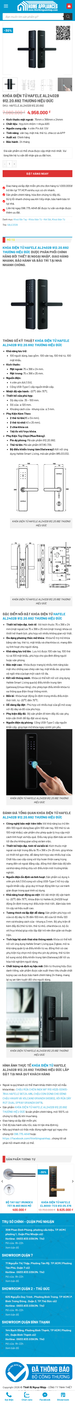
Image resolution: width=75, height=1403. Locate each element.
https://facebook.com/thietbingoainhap (26, 1138)
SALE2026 (12, 224)
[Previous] (9, 49)
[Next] (66, 49)
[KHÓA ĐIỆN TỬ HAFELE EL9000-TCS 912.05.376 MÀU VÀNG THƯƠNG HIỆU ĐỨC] (56, 1181)
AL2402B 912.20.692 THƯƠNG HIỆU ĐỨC (32, 817)
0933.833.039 (25, 1238)
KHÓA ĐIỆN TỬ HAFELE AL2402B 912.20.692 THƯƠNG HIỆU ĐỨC (36, 343)
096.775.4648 (22, 1134)
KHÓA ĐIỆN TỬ (42, 1065)
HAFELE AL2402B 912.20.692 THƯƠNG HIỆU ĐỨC (34, 616)
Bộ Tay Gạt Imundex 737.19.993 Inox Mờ (19, 1203)
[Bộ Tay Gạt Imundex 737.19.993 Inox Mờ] (19, 1181)
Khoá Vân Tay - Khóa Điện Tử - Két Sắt (32, 219)
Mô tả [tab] (11, 239)
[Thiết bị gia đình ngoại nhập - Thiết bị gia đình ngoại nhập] (37, 6)
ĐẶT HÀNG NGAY (37, 173)
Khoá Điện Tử (58, 219)
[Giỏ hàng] (69, 6)
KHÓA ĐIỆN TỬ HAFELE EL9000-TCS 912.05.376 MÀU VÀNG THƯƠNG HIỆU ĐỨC (55, 1207)
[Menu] (6, 6)
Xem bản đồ (12, 1247)
